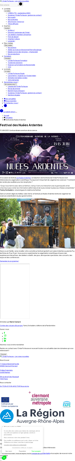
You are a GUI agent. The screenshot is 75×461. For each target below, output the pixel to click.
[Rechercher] (20, 4)
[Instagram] (5, 336)
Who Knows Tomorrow (16, 22)
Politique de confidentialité (40, 453)
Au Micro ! (11, 30)
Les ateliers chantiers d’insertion (19, 35)
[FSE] (10, 408)
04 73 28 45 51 (5, 386)
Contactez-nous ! (11, 103)
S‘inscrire (3, 354)
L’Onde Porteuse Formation (17, 60)
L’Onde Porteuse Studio (16, 73)
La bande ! (11, 41)
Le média (7, 11)
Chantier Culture (14, 39)
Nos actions (12, 47)
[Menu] (16, 112)
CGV (9, 67)
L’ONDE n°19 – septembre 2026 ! (19, 13)
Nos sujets (12, 17)
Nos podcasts (13, 19)
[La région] (32, 423)
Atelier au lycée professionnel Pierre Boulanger (25, 50)
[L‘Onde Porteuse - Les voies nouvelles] (14, 1)
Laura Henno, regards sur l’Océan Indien (22, 76)
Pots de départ (13, 37)
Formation (7, 56)
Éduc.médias (8, 45)
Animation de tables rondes (17, 78)
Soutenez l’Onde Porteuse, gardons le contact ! (25, 15)
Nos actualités (10, 99)
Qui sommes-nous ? (11, 82)
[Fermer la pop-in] (1, 460)
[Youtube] (5, 341)
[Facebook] (4, 333)
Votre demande (13, 80)
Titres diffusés (13, 24)
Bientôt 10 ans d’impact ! (16, 91)
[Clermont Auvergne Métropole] (41, 408)
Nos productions (14, 54)
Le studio (7, 71)
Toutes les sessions (15, 63)
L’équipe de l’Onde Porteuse (18, 86)
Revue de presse (14, 89)
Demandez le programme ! (9, 261)
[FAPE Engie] (66, 408)
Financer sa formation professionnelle (21, 65)
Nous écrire (25, 386)
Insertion (7, 28)
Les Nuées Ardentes (23, 178)
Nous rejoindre (11, 101)
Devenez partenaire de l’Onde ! (19, 32)
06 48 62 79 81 (15, 386)
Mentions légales (14, 95)
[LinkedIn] (5, 339)
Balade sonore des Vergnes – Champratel (23, 52)
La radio (9, 112)
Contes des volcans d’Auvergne (11, 325)
